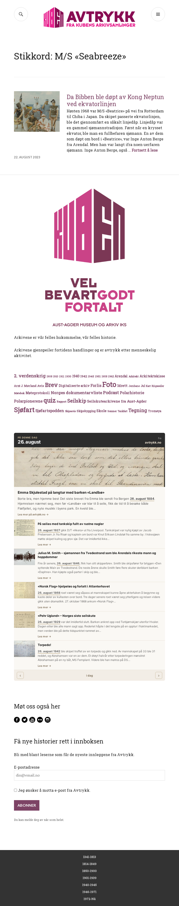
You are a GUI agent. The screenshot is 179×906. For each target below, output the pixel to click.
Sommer (112, 411)
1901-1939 (89, 878)
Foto (109, 384)
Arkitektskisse (152, 376)
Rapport (61, 401)
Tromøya (154, 411)
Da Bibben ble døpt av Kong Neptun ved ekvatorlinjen (115, 100)
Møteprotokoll (38, 393)
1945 (91, 376)
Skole (101, 410)
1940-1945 (89, 885)
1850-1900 (89, 871)
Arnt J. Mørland (25, 386)
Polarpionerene (28, 401)
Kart (148, 386)
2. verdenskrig (30, 375)
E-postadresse (27, 767)
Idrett (122, 385)
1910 (55, 376)
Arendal (121, 376)
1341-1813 (89, 857)
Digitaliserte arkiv (74, 386)
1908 (49, 376)
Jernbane (134, 386)
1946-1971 (89, 892)
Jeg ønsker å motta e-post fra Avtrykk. (53, 790)
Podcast (111, 392)
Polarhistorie (132, 392)
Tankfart (122, 411)
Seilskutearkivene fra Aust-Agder (117, 401)
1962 (111, 376)
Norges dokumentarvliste (76, 392)
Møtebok (19, 393)
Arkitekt (134, 376)
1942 (83, 376)
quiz (50, 400)
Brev (51, 385)
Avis (40, 386)
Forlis (95, 385)
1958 (104, 376)
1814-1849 (89, 864)
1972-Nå (90, 899)
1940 (75, 376)
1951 (98, 376)
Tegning (137, 410)
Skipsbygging (86, 411)
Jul (143, 386)
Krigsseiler (158, 386)
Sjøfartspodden (49, 410)
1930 (68, 376)
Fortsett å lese (145, 150)
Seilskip (76, 400)
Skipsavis (70, 411)
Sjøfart (24, 409)
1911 (61, 376)
